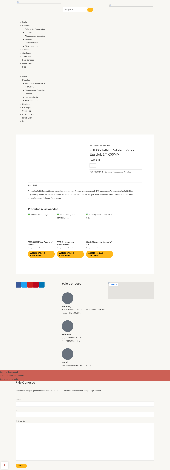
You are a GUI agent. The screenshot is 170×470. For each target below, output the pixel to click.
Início (24, 22)
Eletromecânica (31, 46)
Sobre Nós (26, 57)
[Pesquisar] (90, 10)
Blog (24, 67)
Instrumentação (31, 43)
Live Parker (27, 63)
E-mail (18, 410)
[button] (50, 73)
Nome (18, 400)
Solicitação (20, 421)
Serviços (25, 50)
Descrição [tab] (32, 185)
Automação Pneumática (35, 29)
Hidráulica (29, 32)
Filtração (28, 39)
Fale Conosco (28, 60)
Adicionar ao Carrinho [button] (37, 254)
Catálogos (26, 53)
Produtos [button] (26, 26)
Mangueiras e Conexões (35, 36)
